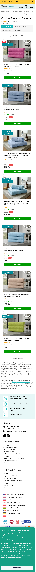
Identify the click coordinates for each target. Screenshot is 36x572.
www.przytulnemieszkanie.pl (16, 505)
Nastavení (17, 562)
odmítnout (17, 553)
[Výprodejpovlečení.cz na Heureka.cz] (5, 522)
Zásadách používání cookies (11, 557)
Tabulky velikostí (8, 485)
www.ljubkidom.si (12, 500)
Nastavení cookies (24, 549)
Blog (4, 488)
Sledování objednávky (10, 447)
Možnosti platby (8, 451)
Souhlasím (17, 567)
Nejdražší (26, 26)
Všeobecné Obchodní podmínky (13, 458)
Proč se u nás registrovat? (11, 478)
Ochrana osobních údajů (11, 460)
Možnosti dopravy (9, 449)
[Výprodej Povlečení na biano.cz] (17, 522)
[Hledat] (20, 6)
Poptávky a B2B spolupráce (12, 476)
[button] (19, 21)
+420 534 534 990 (13, 426)
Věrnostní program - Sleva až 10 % (14, 481)
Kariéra (5, 473)
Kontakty (6, 456)
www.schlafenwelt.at (13, 516)
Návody (5, 483)
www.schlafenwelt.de (13, 513)
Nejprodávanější (7, 30)
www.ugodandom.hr (13, 502)
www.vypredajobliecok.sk (15, 497)
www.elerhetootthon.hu (14, 508)
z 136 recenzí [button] (15, 21)
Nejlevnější (17, 26)
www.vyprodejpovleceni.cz (15, 494)
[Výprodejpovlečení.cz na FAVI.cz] (11, 522)
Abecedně (18, 30)
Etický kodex (7, 463)
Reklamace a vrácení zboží (11, 454)
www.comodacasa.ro (13, 510)
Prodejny (6, 445)
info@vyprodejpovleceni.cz (16, 431)
